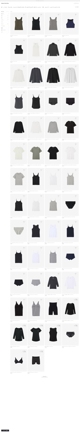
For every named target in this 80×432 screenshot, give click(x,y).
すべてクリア (7, 11)
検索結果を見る (5, 430)
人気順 (74, 9)
